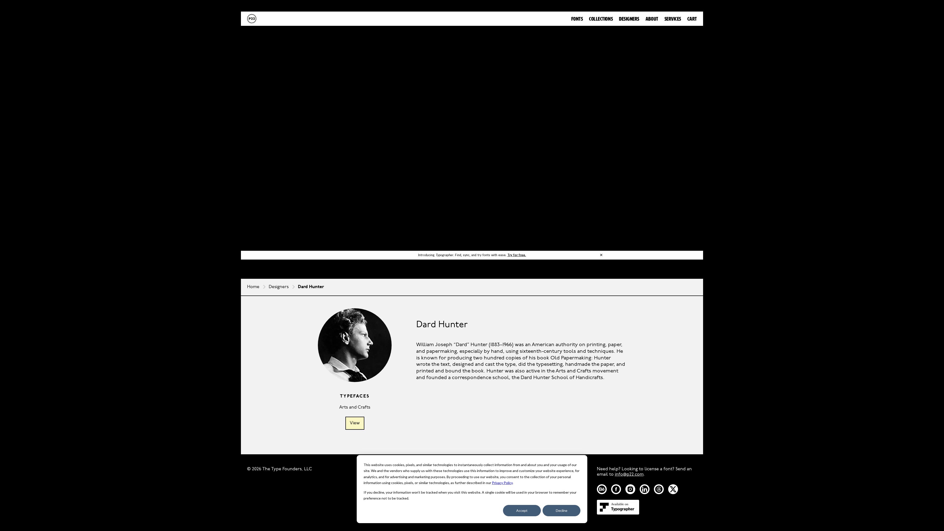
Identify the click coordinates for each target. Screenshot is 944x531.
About (652, 19)
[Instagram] (630, 489)
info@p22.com (629, 474)
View (355, 423)
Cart (692, 19)
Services (672, 19)
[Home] (251, 19)
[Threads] (659, 489)
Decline (561, 510)
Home (253, 287)
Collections (601, 19)
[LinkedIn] (644, 489)
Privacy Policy (502, 483)
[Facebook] (616, 489)
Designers (629, 19)
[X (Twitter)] (673, 489)
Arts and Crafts (354, 407)
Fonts (577, 19)
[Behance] (602, 489)
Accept (522, 510)
